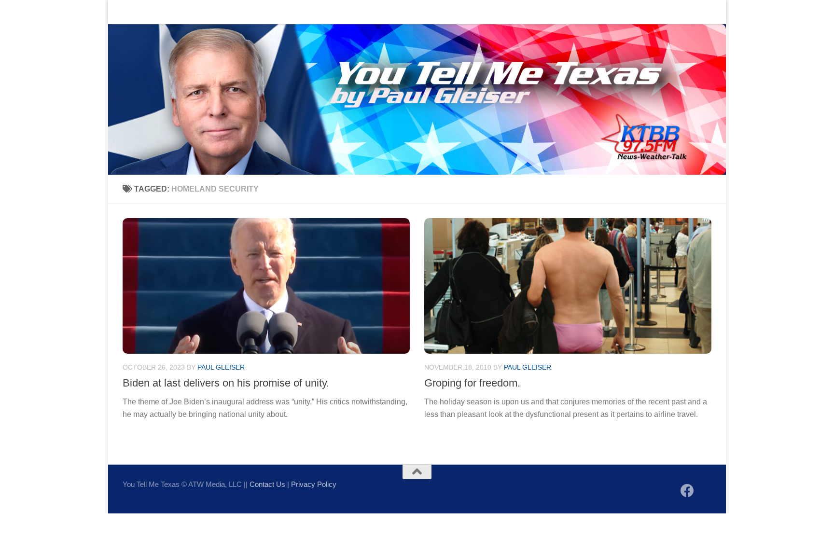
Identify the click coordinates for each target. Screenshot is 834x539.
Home (125, 12)
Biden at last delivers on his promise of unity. (226, 383)
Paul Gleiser (221, 367)
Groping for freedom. (472, 383)
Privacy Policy (313, 484)
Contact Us (168, 12)
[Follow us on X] (704, 491)
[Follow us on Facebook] (687, 491)
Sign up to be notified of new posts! (260, 12)
